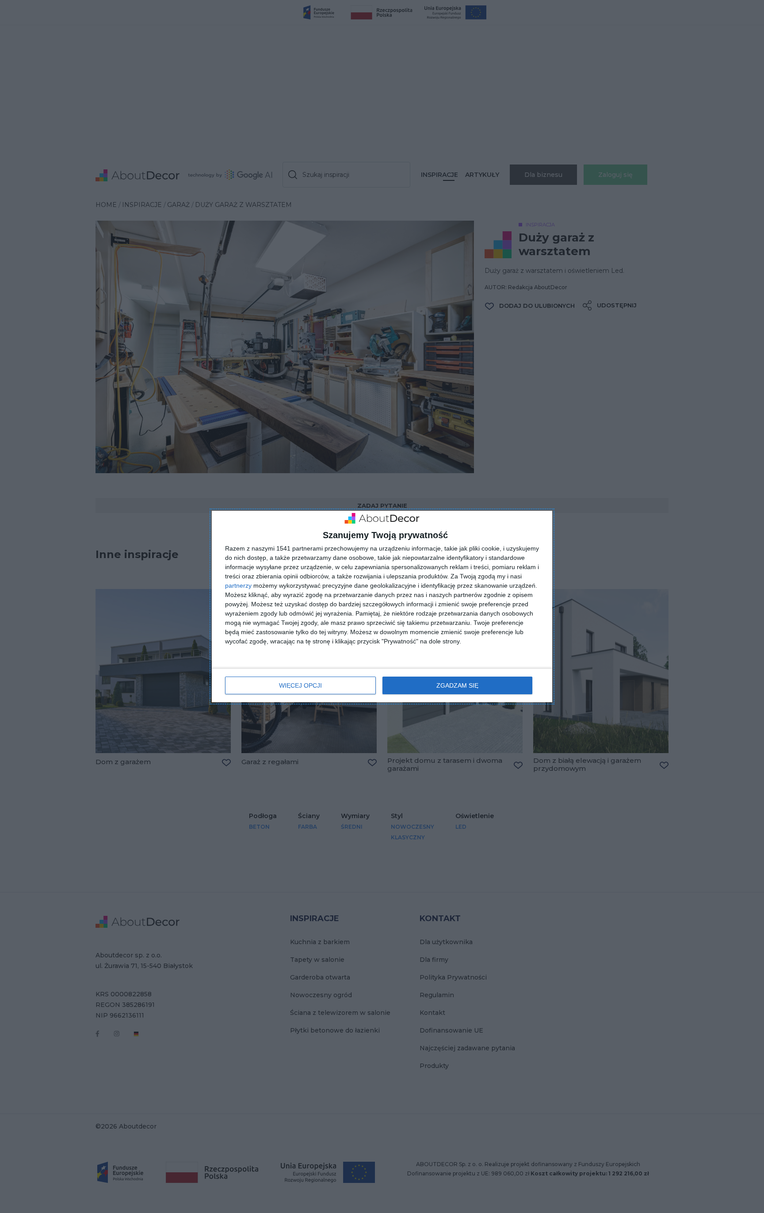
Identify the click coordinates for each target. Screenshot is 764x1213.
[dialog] (382, 606)
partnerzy (238, 585)
